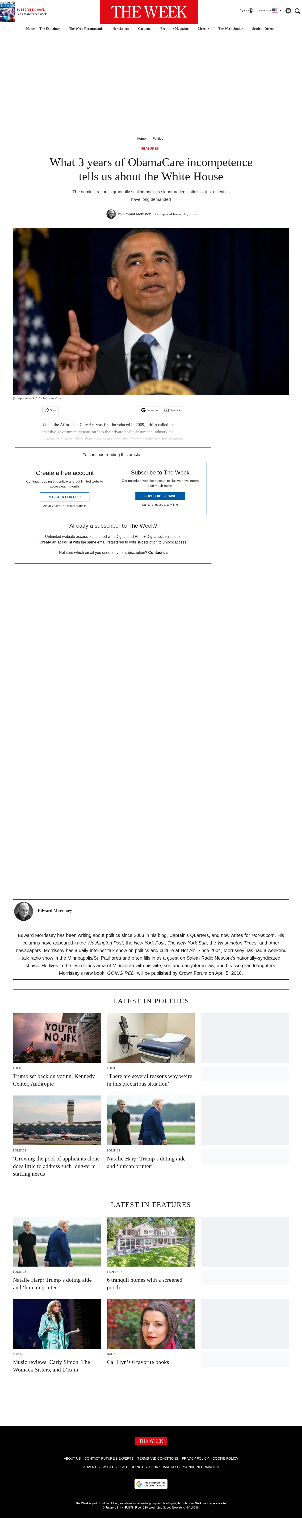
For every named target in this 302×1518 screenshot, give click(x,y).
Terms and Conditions (157, 1458)
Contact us (158, 553)
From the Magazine (174, 28)
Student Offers (262, 28)
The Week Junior (230, 28)
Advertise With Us (100, 1467)
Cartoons (144, 28)
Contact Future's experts (109, 1458)
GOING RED (120, 973)
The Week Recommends (86, 28)
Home (141, 138)
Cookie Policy (225, 1458)
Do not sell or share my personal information (175, 1467)
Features (150, 148)
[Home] (30, 29)
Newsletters (121, 28)
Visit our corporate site (210, 1503)
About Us (72, 1458)
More (202, 28)
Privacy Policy (195, 1458)
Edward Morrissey (137, 214)
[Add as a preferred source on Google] (151, 1484)
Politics (158, 138)
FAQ (123, 1467)
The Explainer (49, 28)
